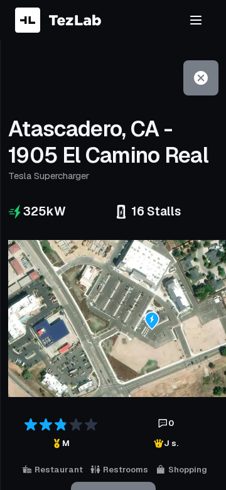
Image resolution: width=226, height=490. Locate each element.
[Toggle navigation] (196, 20)
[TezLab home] (58, 20)
